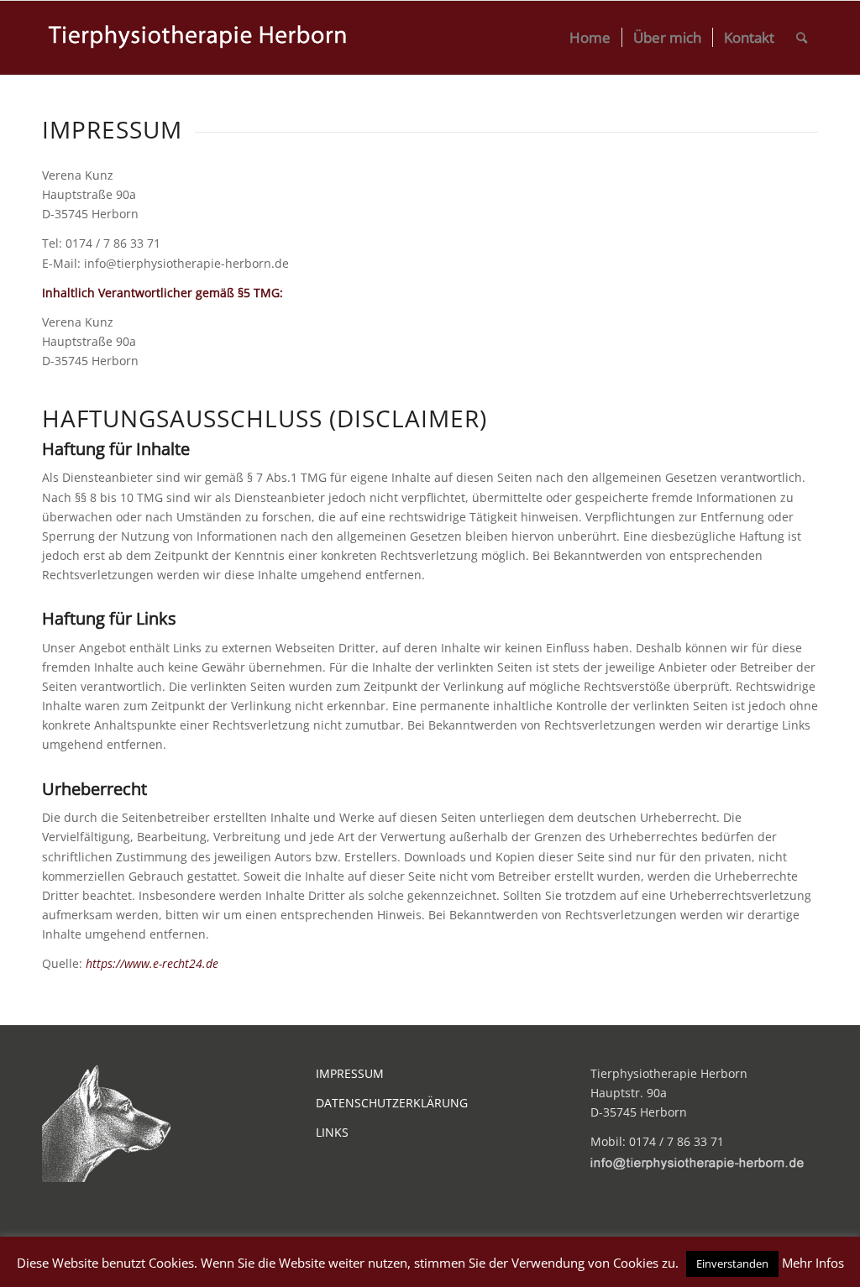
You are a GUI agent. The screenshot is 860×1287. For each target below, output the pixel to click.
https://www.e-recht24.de (152, 963)
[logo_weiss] (198, 38)
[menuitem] (589, 38)
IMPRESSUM (350, 1073)
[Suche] (801, 38)
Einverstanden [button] (732, 1263)
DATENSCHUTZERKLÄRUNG (392, 1103)
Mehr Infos (813, 1262)
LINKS (332, 1132)
